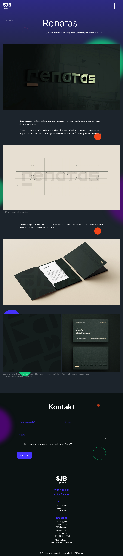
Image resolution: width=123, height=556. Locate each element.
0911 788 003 (61, 489)
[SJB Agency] (61, 480)
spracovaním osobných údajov (48, 444)
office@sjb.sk (61, 494)
